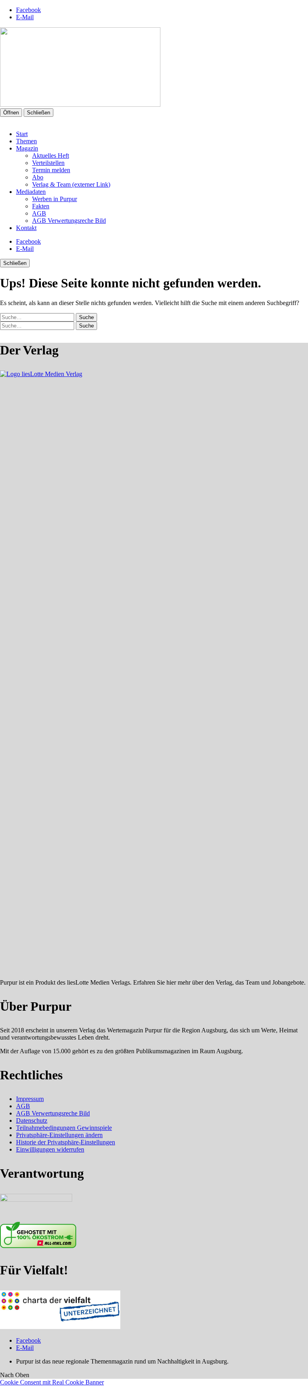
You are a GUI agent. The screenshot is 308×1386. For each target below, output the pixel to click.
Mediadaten (31, 191)
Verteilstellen (48, 162)
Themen (26, 141)
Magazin (27, 148)
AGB (39, 213)
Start (22, 133)
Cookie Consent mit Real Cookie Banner (52, 1382)
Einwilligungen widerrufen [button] (50, 1149)
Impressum (30, 1098)
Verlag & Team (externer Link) (71, 184)
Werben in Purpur (54, 198)
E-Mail (25, 17)
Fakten (40, 206)
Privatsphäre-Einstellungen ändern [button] (59, 1135)
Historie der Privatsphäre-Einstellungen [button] (65, 1142)
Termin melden (51, 170)
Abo (37, 177)
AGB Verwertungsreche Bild (69, 220)
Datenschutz (31, 1120)
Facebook (28, 9)
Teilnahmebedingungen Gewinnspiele (64, 1127)
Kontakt (26, 227)
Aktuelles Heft (50, 155)
